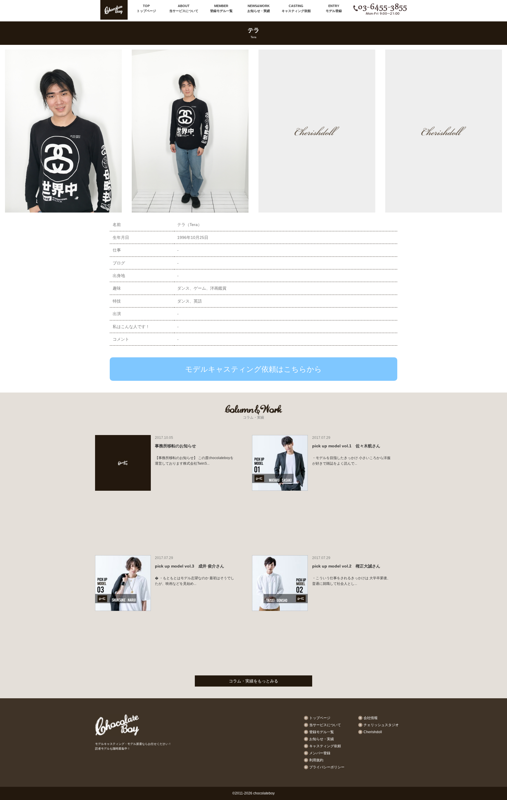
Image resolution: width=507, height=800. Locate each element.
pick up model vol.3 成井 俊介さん (189, 566)
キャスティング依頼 (296, 8)
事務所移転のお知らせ (175, 446)
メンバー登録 (319, 753)
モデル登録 (334, 8)
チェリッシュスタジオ (381, 725)
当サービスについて (183, 8)
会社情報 (371, 718)
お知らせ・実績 (258, 8)
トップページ (146, 8)
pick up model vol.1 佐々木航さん (346, 446)
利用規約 (316, 760)
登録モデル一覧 (221, 8)
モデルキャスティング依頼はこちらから (253, 369)
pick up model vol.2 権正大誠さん (346, 566)
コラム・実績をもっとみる (253, 681)
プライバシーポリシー (326, 767)
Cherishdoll (373, 732)
